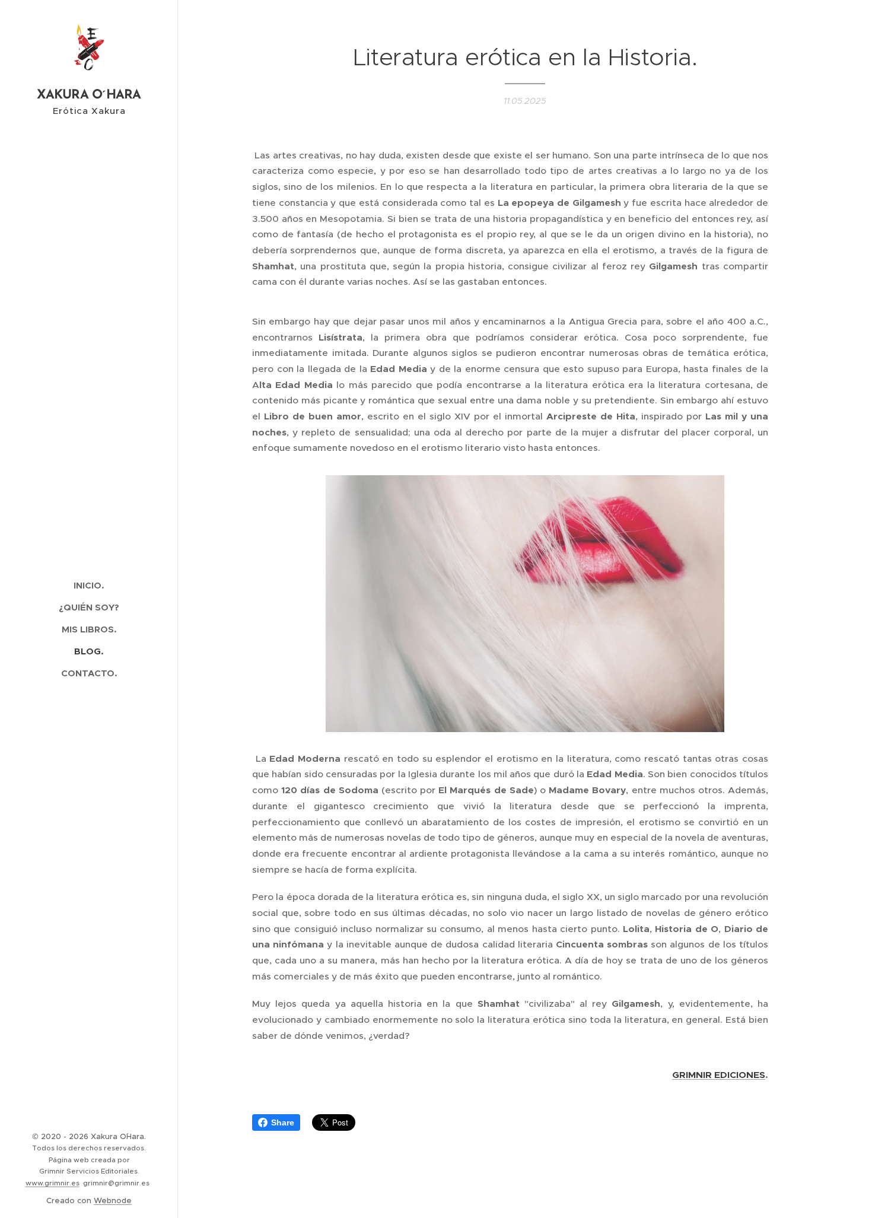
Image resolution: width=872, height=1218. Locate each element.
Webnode (113, 1200)
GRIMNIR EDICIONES (718, 1075)
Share (282, 1122)
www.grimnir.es (52, 1183)
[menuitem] (89, 585)
